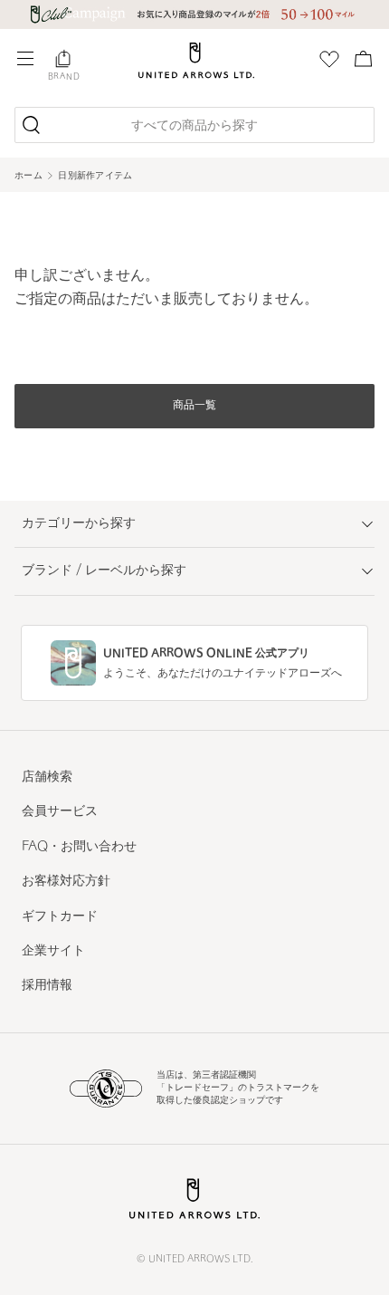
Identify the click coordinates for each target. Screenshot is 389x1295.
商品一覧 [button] (194, 405)
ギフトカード (60, 917)
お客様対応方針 (66, 881)
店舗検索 (47, 777)
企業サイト (53, 951)
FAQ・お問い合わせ (79, 847)
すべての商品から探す (194, 126)
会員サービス (60, 812)
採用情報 (47, 986)
